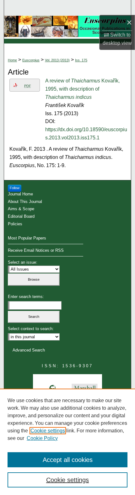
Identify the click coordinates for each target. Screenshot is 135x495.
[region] (67, 442)
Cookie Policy (42, 438)
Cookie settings (47, 430)
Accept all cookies (68, 459)
